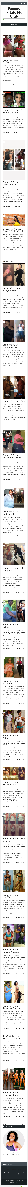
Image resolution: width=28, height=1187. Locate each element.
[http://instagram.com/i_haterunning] (14, 935)
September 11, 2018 (19, 132)
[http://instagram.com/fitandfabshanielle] (14, 667)
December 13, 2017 (20, 1116)
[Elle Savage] (14, 824)
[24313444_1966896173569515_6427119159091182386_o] (14, 881)
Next (22, 1124)
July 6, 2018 (22, 535)
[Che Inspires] (14, 554)
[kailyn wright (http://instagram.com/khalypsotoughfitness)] (14, 273)
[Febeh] (14, 610)
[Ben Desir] (14, 387)
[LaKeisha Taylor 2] (14, 498)
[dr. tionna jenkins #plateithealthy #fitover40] (14, 99)
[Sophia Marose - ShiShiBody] (14, 331)
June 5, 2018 (21, 703)
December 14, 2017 (20, 1060)
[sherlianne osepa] (14, 441)
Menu (15, 25)
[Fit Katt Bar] (14, 46)
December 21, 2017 (20, 973)
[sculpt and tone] (14, 220)
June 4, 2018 (21, 759)
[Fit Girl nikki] (14, 721)
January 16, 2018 (20, 917)
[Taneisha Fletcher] (14, 992)
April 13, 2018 (21, 862)
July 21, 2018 (21, 479)
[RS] (14, 1079)
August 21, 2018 (20, 206)
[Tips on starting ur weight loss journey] (14, 773)
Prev (5, 1124)
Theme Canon (20, 1180)
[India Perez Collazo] (14, 160)
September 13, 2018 (19, 84)
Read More (7, 84)
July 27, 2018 (21, 368)
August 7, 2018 (21, 312)
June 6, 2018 (21, 648)
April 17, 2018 (21, 806)
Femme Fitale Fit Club (14, 12)
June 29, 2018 (21, 592)
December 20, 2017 (20, 1028)
